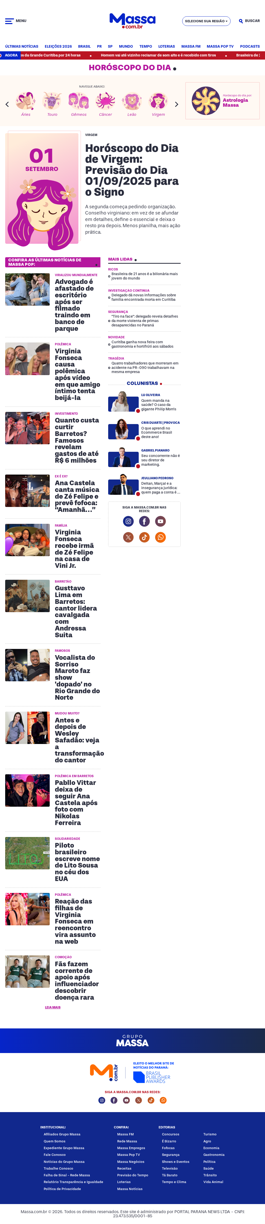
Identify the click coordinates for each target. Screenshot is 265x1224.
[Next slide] (177, 104)
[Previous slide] (7, 104)
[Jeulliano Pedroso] (123, 484)
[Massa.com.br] (132, 21)
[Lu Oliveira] (123, 401)
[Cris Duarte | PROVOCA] (123, 429)
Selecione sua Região (205, 21)
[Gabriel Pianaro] (123, 456)
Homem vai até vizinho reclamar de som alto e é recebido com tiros (132, 55)
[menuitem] (21, 46)
